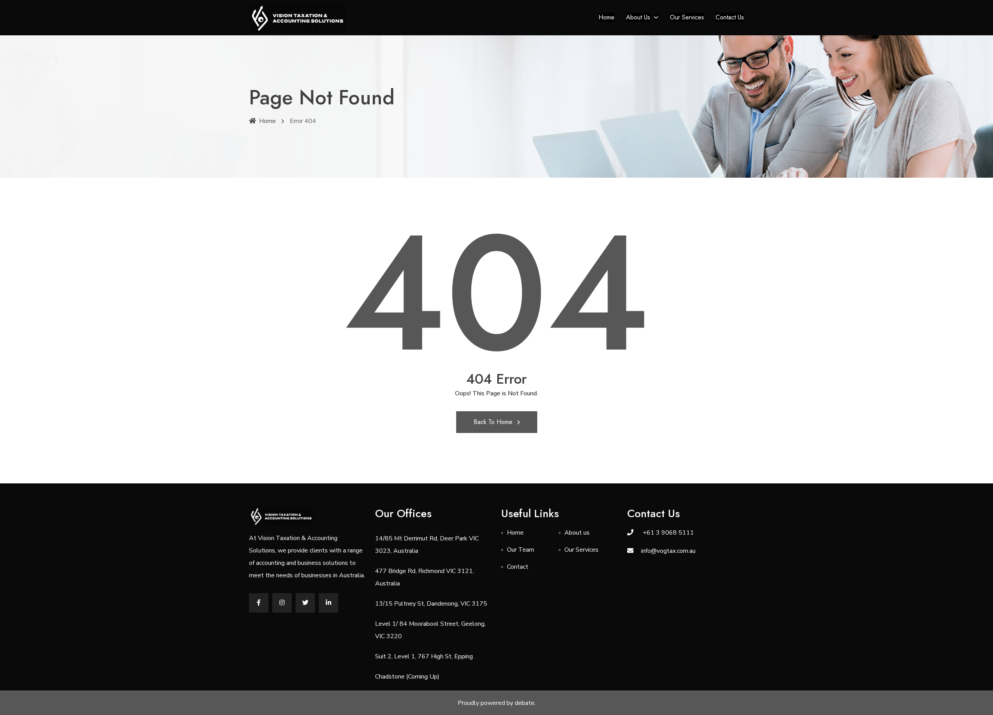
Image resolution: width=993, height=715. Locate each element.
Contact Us (730, 17)
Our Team (520, 549)
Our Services (687, 17)
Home (606, 17)
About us (638, 17)
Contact (517, 567)
